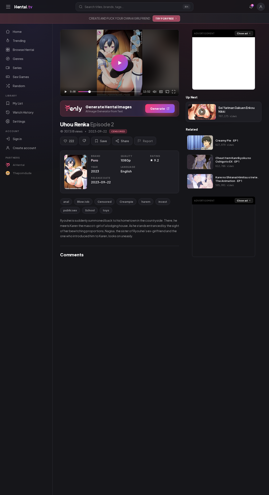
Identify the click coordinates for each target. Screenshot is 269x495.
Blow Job (83, 201)
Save (103, 141)
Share (125, 141)
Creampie (126, 201)
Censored (104, 201)
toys (106, 210)
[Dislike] (84, 141)
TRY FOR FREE (164, 18)
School (90, 210)
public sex (70, 210)
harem (145, 201)
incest (162, 201)
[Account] (261, 7)
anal (66, 201)
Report (148, 141)
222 (71, 141)
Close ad (242, 33)
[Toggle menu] (8, 7)
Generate (157, 108)
